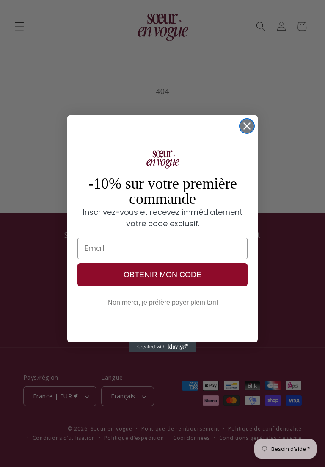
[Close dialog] (247, 126)
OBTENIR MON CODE (162, 274)
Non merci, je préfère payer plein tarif (162, 302)
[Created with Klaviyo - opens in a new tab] (162, 347)
